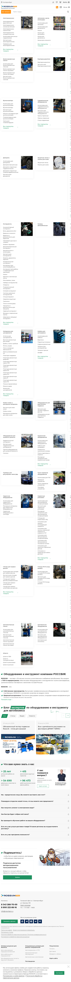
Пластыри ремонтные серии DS (10, 369)
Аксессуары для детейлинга (43, 27)
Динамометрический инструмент (9, 247)
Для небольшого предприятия (6, 955)
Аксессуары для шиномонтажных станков (8, 631)
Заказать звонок (9, 921)
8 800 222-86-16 (9, 907)
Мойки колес (7, 411)
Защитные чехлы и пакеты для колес (43, 158)
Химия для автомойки (41, 33)
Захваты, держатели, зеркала (9, 258)
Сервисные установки (41, 496)
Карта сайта (53, 958)
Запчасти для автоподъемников (8, 40)
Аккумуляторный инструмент (8, 228)
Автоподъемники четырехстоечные (8, 33)
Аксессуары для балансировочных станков (9, 65)
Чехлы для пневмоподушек (8, 121)
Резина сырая (7, 386)
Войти (17, 877)
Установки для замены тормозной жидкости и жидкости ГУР (44, 531)
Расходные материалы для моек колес (10, 414)
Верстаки (41, 340)
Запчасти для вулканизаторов (8, 110)
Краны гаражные (43, 115)
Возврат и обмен (55, 954)
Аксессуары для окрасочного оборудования (43, 442)
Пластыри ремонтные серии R (10, 377)
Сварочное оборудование (7, 496)
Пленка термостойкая (10, 384)
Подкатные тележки (44, 342)
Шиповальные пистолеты (42, 640)
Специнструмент (8, 297)
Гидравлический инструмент (8, 441)
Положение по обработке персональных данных (15, 936)
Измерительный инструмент (8, 262)
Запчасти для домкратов (7, 175)
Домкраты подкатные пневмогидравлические (10, 171)
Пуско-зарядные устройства (43, 484)
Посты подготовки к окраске (44, 454)
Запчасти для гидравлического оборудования (43, 112)
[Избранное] (57, 2)
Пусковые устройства (41, 488)
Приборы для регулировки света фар (10, 473)
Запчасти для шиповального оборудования (42, 636)
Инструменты (7, 224)
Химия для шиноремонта (7, 389)
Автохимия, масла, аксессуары (43, 18)
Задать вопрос (43, 786)
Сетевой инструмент (9, 291)
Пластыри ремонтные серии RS (10, 381)
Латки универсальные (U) (10, 352)
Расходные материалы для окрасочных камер (43, 458)
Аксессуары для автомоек (43, 23)
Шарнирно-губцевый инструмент (10, 317)
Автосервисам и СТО (32, 950)
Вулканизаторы (8, 100)
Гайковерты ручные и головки (10, 241)
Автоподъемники (8, 18)
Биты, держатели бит (9, 231)
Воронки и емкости (9, 233)
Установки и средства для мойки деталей (44, 552)
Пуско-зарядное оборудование (43, 473)
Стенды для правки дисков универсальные (10, 579)
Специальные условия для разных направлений (34, 946)
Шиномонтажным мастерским (31, 953)
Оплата (51, 949)
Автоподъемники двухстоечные (8, 22)
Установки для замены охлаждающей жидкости (42, 524)
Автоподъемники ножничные (8, 29)
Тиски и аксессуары (9, 303)
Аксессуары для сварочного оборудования (8, 502)
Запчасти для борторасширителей (44, 65)
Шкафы (40, 352)
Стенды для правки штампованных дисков (10, 587)
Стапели (5, 453)
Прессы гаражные (43, 118)
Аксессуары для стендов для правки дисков (10, 572)
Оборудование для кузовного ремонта (9, 436)
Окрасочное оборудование (42, 436)
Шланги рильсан (8, 664)
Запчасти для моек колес (9, 408)
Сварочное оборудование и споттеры (8, 513)
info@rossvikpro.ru (7, 911)
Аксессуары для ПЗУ (44, 477)
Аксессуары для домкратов (8, 161)
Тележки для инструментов (42, 347)
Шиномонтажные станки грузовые (8, 640)
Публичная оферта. (6, 930)
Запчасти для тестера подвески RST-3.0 (43, 410)
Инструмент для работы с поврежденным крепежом (10, 270)
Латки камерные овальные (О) (8, 348)
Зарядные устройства (41, 480)
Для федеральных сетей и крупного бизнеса (10, 959)
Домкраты (6, 157)
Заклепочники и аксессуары (8, 251)
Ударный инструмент (9, 311)
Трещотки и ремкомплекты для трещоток (9, 307)
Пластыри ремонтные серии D (10, 366)
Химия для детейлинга (41, 37)
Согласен (59, 973)
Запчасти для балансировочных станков (9, 78)
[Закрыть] (68, 966)
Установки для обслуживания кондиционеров (43, 537)
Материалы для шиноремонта (8, 332)
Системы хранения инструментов (9, 293)
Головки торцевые (8, 244)
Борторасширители (44, 59)
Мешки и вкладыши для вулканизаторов (10, 114)
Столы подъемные (43, 120)
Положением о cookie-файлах (13, 976)
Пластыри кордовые (9, 355)
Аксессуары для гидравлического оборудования (43, 107)
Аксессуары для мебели (43, 336)
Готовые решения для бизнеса (9, 946)
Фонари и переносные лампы (10, 314)
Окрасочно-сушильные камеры (44, 450)
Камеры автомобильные (43, 224)
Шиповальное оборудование (42, 625)
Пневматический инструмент (8, 287)
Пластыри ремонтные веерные (10, 358)
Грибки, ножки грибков (10, 343)
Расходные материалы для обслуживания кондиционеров (43, 514)
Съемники (6, 301)
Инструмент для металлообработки (9, 266)
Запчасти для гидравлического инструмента (8, 446)
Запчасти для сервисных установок (42, 507)
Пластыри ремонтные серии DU (10, 373)
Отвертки (6, 285)
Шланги (5, 653)
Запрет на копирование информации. (24, 930)
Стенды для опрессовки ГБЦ (43, 518)
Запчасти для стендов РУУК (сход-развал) (44, 578)
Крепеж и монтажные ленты (10, 277)
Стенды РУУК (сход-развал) (44, 582)
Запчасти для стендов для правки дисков (10, 576)
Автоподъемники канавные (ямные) (9, 25)
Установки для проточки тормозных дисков (44, 547)
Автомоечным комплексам (34, 957)
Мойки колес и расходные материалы (10, 403)
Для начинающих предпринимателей (8, 951)
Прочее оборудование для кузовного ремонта (10, 450)
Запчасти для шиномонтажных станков (8, 636)
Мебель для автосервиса (42, 332)
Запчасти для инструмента (7, 254)
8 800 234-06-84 (57, 7)
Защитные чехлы (43, 162)
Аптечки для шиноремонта (7, 336)
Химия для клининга (44, 40)
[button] (68, 715)
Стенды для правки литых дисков (9, 583)
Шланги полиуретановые (8, 659)
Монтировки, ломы (9, 280)
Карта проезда (25, 905)
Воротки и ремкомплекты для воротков (9, 237)
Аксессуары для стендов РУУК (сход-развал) (44, 573)
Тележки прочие (43, 350)
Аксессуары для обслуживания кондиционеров (43, 502)
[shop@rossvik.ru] (61, 7)
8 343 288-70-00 (9, 904)
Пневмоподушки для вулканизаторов (9, 118)
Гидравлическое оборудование (43, 101)
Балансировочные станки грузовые (9, 69)
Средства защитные (9, 299)
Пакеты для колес (43, 164)
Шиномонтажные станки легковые (8, 644)
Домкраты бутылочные (10, 164)
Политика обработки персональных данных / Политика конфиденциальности (23, 934)
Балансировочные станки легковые (9, 73)
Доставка (52, 951)
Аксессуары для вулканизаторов (8, 104)
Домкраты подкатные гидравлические (10, 167)
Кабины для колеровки (41, 446)
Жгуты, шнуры (7, 346)
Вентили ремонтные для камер (9, 340)
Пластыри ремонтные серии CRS (10, 362)
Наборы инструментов (10, 282)
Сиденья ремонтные (44, 344)
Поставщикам (30, 961)
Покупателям (54, 946)
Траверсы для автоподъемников (8, 44)
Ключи (5, 274)
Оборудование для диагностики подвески (44, 404)
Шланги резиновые (9, 662)
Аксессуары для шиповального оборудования (43, 631)
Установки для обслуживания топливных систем (43, 542)
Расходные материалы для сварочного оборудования (10, 507)
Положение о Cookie (7, 932)
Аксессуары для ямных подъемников (10, 37)
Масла (40, 30)
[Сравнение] (53, 2)
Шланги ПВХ (7, 656)
